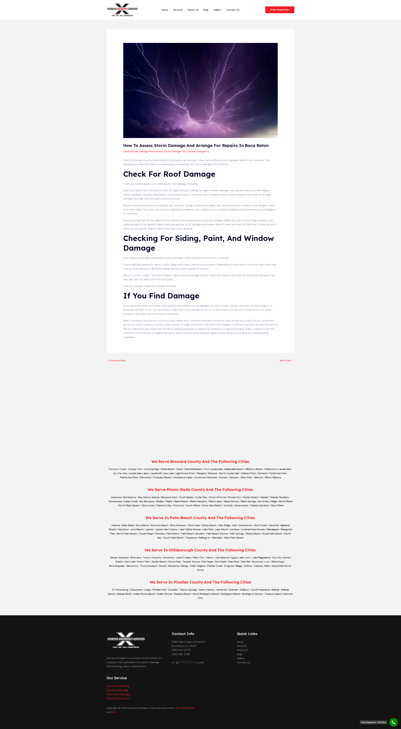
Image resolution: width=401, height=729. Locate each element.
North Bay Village (267, 501)
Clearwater (136, 589)
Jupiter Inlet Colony (166, 529)
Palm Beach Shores (217, 533)
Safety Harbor (207, 589)
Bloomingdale (116, 566)
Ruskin (119, 561)
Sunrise (223, 477)
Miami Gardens (198, 501)
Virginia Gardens (259, 505)
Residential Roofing (117, 690)
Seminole (221, 589)
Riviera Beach (253, 533)
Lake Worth (221, 529)
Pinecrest (178, 505)
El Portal (221, 497)
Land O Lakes (183, 557)
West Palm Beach (234, 537)
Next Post (287, 360)
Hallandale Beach (234, 469)
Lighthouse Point (185, 473)
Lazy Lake (168, 473)
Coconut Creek (117, 469)
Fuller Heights (198, 566)
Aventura (116, 497)
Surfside (228, 505)
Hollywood (271, 469)
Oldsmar (233, 589)
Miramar (212, 473)
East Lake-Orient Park (137, 561)
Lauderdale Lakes (139, 473)
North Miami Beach (129, 505)
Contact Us (233, 9)
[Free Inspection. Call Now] (393, 722)
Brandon (124, 557)
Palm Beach (172, 533)
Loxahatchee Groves (253, 529)
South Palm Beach (173, 537)
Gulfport (244, 589)
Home (164, 9)
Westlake (217, 537)
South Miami (193, 505)
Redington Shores (252, 594)
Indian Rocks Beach (144, 594)
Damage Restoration (151, 151)
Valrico (210, 557)
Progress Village (233, 566)
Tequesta (191, 537)
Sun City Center (281, 557)
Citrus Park (174, 561)
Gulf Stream (260, 525)
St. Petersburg (120, 589)
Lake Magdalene (261, 557)
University (168, 557)
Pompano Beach (162, 477)
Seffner (248, 566)
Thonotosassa (148, 566)
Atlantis (115, 525)
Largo (147, 589)
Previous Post (116, 360)
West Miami (277, 505)
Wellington (204, 537)
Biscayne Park (169, 497)
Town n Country (152, 557)
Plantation (145, 477)
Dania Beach (168, 469)
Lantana (234, 529)
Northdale (220, 561)
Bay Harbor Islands (149, 497)
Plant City (198, 557)
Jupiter (149, 529)
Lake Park (208, 529)
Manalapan (273, 529)
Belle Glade (128, 525)
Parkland (263, 473)
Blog (205, 9)
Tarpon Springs (188, 589)
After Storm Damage (118, 694)
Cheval (162, 566)
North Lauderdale (229, 473)
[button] (280, 9)
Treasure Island (273, 594)
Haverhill (273, 525)
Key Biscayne (146, 501)
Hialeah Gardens (279, 497)
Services (178, 9)
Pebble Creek (214, 566)
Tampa (113, 557)
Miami (169, 501)
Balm (267, 566)
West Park (246, 477)
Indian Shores (164, 594)
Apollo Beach (159, 561)
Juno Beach (137, 529)
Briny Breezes (178, 525)
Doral (212, 497)
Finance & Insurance (118, 698)
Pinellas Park (160, 589)
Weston (258, 477)
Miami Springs (248, 501)
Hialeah (264, 497)
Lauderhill (155, 473)
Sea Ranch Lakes (183, 477)
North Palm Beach (127, 533)
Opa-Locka (148, 505)
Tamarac (234, 477)
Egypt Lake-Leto (240, 557)
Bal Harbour (130, 497)
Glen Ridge (224, 525)
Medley (160, 501)
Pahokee (160, 533)
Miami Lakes (215, 501)
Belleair (276, 589)
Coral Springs (151, 469)
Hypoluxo (123, 529)
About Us (193, 9)
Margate (201, 473)
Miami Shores (231, 501)
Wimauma (173, 566)
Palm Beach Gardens (193, 533)
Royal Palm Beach (272, 533)
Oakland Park (248, 473)
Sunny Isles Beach (212, 505)
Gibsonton (132, 566)
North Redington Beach (206, 594)
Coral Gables (186, 497)
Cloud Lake (193, 525)
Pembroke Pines (129, 477)
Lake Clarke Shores (190, 529)
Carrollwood (222, 557)
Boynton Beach (160, 525)
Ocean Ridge (146, 533)
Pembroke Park (277, 473)
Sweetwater (241, 505)
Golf (234, 525)
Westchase (277, 561)
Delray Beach (209, 525)
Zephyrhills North (281, 566)
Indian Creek (131, 501)
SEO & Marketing (184, 708)
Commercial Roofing (118, 686)
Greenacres (245, 525)
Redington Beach (231, 594)
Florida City (234, 497)
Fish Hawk (207, 561)
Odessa (258, 566)
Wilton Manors (273, 477)
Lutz (267, 561)
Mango (185, 566)
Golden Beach (251, 497)
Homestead (115, 501)
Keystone (257, 561)
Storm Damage (172, 151)
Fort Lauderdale (213, 469)
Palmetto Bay (164, 505)
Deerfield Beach (194, 469)
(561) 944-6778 (181, 650)
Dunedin (173, 589)
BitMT (113, 712)
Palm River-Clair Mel (239, 561)
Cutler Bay (201, 497)
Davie (180, 469)
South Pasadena (260, 589)
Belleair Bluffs (124, 594)
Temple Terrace (191, 561)
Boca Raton (131, 151)
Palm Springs (237, 533)
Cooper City (135, 469)
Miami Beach (181, 501)
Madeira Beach (182, 594)
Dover (200, 570)
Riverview (136, 557)
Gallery (217, 9)
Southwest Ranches (205, 477)
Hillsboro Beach (254, 469)
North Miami (286, 501)
